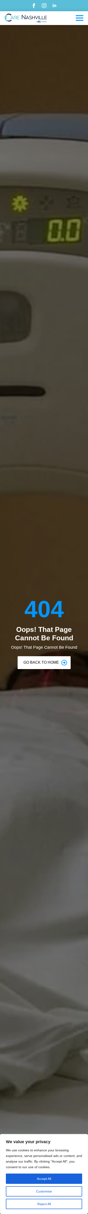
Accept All (44, 1179)
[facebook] (34, 5)
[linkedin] (54, 5)
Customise (44, 1191)
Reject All (44, 1204)
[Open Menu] (79, 18)
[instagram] (44, 5)
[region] (44, 1174)
